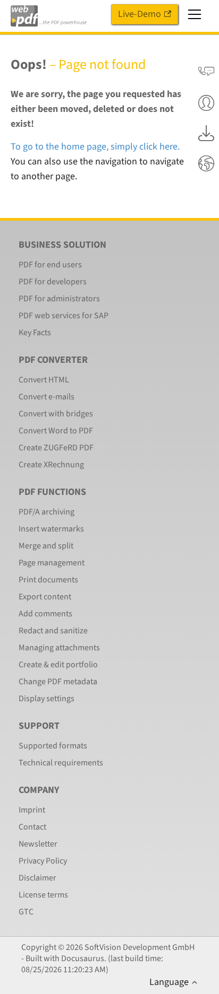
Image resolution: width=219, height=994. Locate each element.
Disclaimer (37, 878)
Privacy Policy (43, 861)
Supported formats (53, 746)
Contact (32, 827)
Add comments (45, 614)
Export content (45, 597)
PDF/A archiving (46, 512)
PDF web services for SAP (63, 315)
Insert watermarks (51, 529)
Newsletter (38, 844)
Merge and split (46, 546)
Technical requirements (61, 763)
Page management (52, 563)
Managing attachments (59, 647)
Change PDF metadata (58, 681)
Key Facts (35, 332)
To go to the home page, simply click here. (95, 146)
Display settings (46, 698)
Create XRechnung (51, 464)
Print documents (48, 580)
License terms (43, 895)
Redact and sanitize (53, 630)
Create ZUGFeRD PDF (56, 448)
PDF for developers (53, 281)
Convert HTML (44, 380)
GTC (26, 912)
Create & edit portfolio (58, 664)
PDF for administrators (59, 298)
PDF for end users (50, 265)
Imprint (32, 810)
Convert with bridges (56, 414)
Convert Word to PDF (56, 431)
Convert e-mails (46, 397)
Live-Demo (139, 14)
